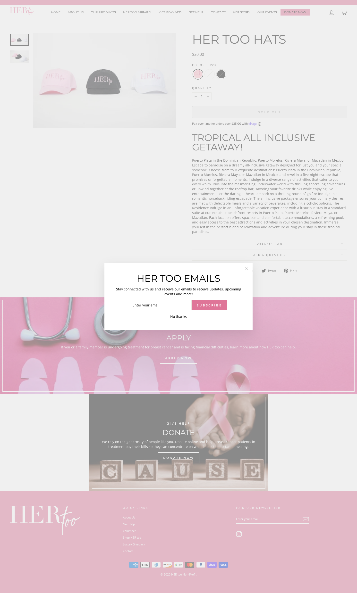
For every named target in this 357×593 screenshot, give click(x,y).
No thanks (178, 316)
